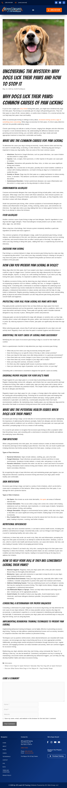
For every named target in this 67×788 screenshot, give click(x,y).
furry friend (23, 109)
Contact (5, 760)
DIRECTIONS (24, 747)
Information (8, 663)
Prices (4, 749)
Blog (4, 767)
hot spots (43, 499)
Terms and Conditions (6, 771)
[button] (33, 10)
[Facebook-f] (48, 742)
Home (4, 743)
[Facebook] (56, 2)
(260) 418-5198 (28, 751)
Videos (5, 753)
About (4, 746)
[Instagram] (63, 2)
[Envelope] (59, 742)
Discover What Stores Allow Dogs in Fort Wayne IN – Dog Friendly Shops (29, 668)
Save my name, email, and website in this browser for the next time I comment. (30, 718)
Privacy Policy (7, 775)
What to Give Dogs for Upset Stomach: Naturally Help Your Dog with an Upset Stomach (33, 666)
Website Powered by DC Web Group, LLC (44, 785)
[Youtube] (60, 2)
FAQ (4, 763)
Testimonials (6, 756)
